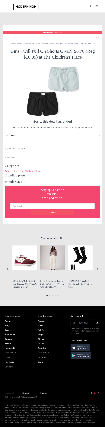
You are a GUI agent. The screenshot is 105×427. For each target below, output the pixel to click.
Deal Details (10, 135)
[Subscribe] (97, 323)
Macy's (41, 343)
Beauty (8, 330)
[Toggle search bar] (90, 6)
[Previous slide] (7, 269)
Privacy (43, 393)
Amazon (41, 321)
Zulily (40, 325)
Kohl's (41, 330)
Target (41, 334)
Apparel (8, 171)
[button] (47, 295)
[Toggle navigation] (7, 6)
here (93, 43)
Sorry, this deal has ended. (52, 32)
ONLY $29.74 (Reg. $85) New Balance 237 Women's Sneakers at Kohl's (24, 284)
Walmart (41, 339)
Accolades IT (32, 397)
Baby (7, 325)
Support (26, 393)
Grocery (8, 339)
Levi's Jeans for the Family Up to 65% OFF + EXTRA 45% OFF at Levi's (52, 284)
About (40, 362)
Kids (16, 171)
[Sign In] (97, 6)
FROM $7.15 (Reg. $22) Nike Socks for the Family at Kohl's (80, 284)
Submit (52, 213)
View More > (10, 352)
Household (10, 348)
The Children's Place (30, 171)
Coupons (9, 367)
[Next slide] (97, 269)
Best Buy (42, 348)
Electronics (10, 334)
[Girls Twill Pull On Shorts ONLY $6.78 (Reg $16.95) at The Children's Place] (52, 90)
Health (8, 343)
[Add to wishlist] (97, 37)
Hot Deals (9, 362)
